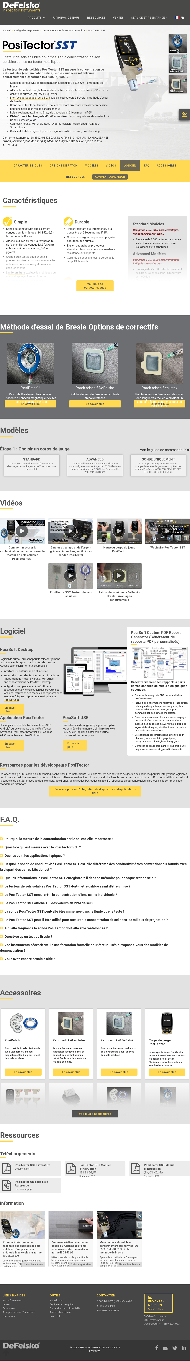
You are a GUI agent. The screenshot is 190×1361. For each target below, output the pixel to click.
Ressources (96, 17)
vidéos (111, 165)
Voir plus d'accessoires (95, 1114)
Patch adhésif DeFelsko (118, 1040)
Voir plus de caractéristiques (95, 285)
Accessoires (166, 165)
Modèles (91, 165)
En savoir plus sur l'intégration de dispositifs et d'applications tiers (95, 791)
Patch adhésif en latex (69, 1040)
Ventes (118, 17)
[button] (36, 17)
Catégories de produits (26, 30)
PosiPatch (12, 1040)
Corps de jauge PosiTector (160, 1042)
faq (146, 165)
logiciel (130, 165)
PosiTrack (55, 1316)
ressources (75, 176)
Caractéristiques (28, 165)
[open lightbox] (178, 44)
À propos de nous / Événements (19, 1312)
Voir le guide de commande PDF (165, 450)
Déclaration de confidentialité (65, 1308)
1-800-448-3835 (105, 1301)
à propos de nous (66, 17)
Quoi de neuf (9, 1316)
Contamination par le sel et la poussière (63, 30)
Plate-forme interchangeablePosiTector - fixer (39, 116)
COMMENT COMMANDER (110, 176)
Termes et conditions (60, 1312)
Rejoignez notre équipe (61, 1304)
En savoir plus (30, 404)
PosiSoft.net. (32, 735)
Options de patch (63, 165)
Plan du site (56, 1300)
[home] (21, 7)
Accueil (7, 30)
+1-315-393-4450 (106, 1305)
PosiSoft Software (12, 1300)
